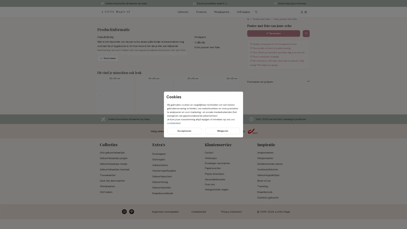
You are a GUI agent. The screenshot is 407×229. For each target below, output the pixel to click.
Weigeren (222, 130)
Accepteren (184, 130)
